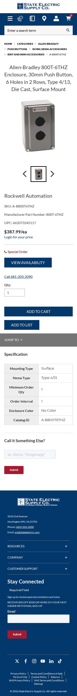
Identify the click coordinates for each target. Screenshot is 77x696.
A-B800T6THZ (57, 54)
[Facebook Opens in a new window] (26, 661)
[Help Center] (20, 18)
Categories (25, 43)
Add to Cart (38, 311)
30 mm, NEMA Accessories (49, 49)
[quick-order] (32, 18)
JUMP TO (11, 340)
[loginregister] (56, 18)
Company (15, 557)
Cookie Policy (39, 677)
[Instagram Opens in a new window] (34, 661)
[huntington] (44, 18)
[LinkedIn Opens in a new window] (51, 661)
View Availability (28, 262)
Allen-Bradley (48, 43)
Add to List (22, 325)
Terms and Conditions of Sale (46, 673)
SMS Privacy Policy (19, 680)
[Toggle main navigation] (10, 18)
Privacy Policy (18, 673)
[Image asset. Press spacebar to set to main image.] (38, 174)
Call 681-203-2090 (18, 276)
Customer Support (22, 568)
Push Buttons (17, 49)
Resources (15, 546)
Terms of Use (20, 677)
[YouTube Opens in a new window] (43, 661)
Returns (55, 677)
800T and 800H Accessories (25, 54)
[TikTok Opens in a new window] (60, 661)
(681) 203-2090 (25, 527)
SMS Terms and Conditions (49, 680)
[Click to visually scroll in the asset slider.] (24, 174)
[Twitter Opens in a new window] (17, 661)
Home (8, 43)
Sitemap (38, 683)
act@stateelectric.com (27, 532)
